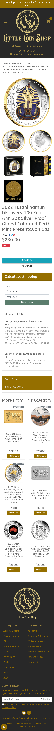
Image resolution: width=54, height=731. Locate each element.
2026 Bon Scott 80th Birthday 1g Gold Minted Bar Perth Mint (13, 438)
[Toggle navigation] (5, 21)
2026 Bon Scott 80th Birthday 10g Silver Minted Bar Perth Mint (40, 494)
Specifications (14, 386)
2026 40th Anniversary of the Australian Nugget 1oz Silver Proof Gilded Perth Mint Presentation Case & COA (13, 494)
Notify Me (28, 260)
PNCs (6, 662)
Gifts (6, 641)
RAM (6, 672)
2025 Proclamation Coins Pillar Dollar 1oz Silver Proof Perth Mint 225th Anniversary (40, 551)
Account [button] (19, 46)
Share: (6, 235)
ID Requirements (36, 641)
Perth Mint (9, 657)
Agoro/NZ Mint (11, 631)
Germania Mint (11, 636)
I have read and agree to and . (26, 705)
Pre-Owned (9, 667)
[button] (27, 265)
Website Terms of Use (39, 651)
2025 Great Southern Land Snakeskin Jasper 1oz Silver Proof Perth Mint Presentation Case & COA (13, 551)
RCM (5, 677)
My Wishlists (35, 46)
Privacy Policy (35, 646)
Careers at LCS (35, 657)
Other (6, 651)
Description (12, 379)
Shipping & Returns (38, 636)
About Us (32, 631)
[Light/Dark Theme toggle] (4, 727)
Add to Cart (14, 456)
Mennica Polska (11, 646)
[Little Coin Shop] (27, 21)
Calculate (28, 302)
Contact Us (33, 662)
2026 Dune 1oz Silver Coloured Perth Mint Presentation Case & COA (40, 438)
